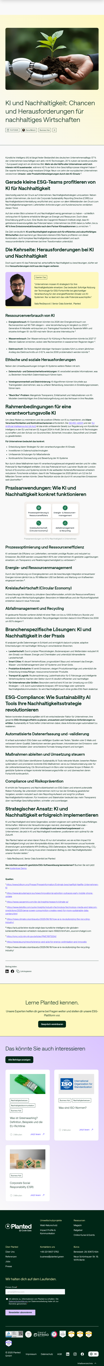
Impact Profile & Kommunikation (48, 1232)
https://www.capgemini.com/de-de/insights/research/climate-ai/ (38, 901)
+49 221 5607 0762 (49, 1251)
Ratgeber (78, 1230)
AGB (59, 1354)
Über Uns (9, 1251)
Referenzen (11, 1256)
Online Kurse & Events (84, 1235)
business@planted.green (52, 1256)
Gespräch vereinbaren (52, 1024)
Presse (8, 1266)
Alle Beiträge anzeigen (19, 1059)
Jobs (7, 1261)
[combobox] (93, 1354)
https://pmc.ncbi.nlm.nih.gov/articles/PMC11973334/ (32, 936)
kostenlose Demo (18, 868)
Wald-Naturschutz (48, 1225)
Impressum (31, 1354)
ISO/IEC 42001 (76, 423)
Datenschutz (47, 1354)
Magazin (78, 1225)
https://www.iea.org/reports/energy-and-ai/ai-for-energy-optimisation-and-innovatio (47, 941)
